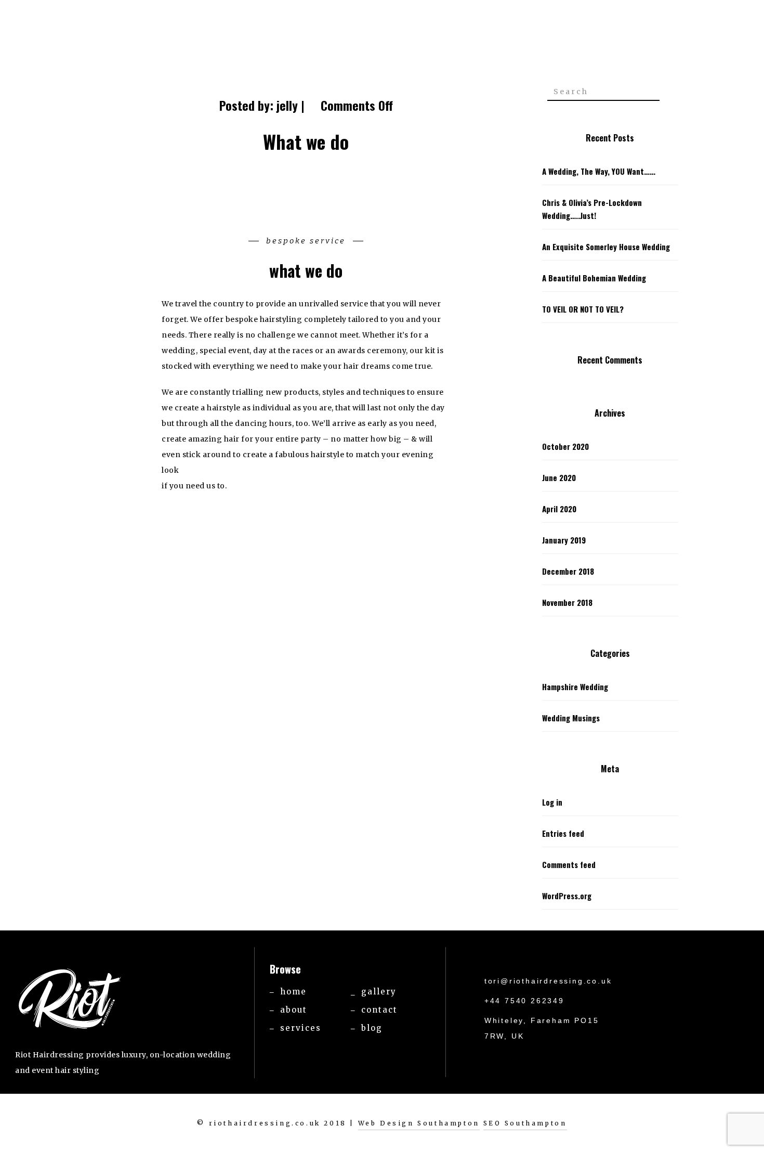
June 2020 (559, 477)
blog (372, 1028)
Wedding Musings (571, 717)
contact (379, 1010)
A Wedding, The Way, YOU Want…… (598, 171)
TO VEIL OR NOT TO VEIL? (583, 309)
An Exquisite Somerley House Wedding (606, 246)
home (293, 991)
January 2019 (564, 540)
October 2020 (565, 446)
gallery (379, 991)
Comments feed (569, 864)
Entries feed (563, 833)
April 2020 (559, 508)
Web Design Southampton (419, 1123)
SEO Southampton (525, 1123)
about (293, 1010)
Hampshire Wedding (575, 686)
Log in (552, 802)
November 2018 (567, 602)
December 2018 (568, 571)
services (300, 1028)
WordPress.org (566, 895)
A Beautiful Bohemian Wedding (594, 277)
